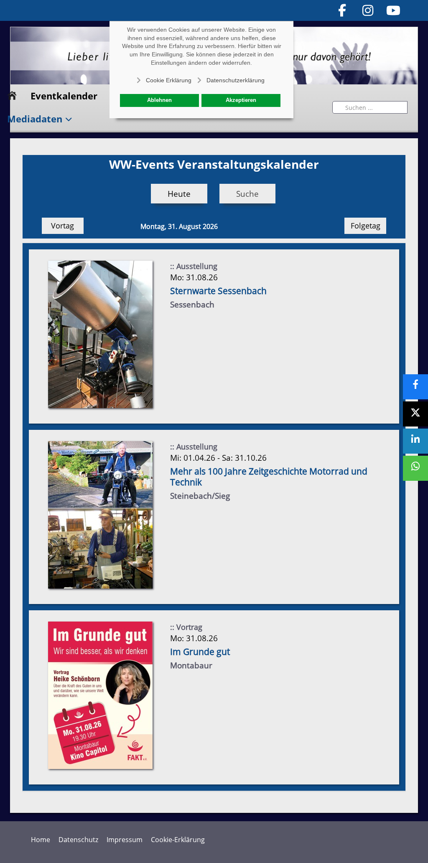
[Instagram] (368, 10)
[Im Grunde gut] (100, 694)
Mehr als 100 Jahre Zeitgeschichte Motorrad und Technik (268, 476)
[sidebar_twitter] (415, 413)
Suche (247, 193)
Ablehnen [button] (159, 100)
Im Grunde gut (200, 651)
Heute (179, 193)
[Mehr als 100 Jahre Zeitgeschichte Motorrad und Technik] (100, 514)
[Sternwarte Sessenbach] (100, 333)
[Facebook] (342, 10)
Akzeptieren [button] (241, 100)
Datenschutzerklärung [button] (235, 80)
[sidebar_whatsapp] (415, 468)
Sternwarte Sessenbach (218, 291)
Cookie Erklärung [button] (168, 80)
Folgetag (365, 226)
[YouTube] (394, 10)
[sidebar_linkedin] (415, 441)
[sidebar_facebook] (415, 386)
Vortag (62, 226)
